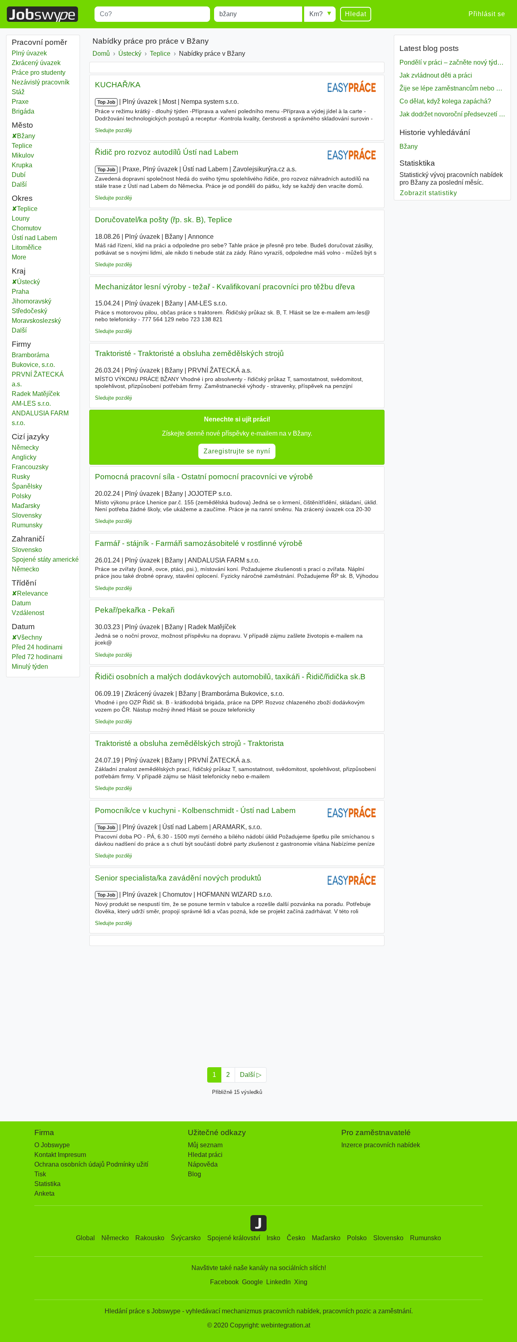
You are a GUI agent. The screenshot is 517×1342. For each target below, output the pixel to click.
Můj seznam (205, 1145)
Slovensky (27, 515)
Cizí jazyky (30, 436)
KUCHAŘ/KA (118, 84)
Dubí (18, 174)
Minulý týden (30, 666)
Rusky (21, 476)
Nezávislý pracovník (40, 82)
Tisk (40, 1174)
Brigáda (23, 111)
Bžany (26, 136)
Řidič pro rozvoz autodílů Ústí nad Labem (166, 152)
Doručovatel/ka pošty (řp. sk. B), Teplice (163, 219)
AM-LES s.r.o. (31, 403)
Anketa (44, 1193)
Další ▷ (250, 1074)
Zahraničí (28, 539)
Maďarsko (326, 1238)
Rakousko (149, 1238)
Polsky (21, 496)
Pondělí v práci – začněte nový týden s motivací (452, 62)
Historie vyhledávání (434, 132)
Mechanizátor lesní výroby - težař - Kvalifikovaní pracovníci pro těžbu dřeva (225, 286)
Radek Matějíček (36, 393)
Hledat (355, 14)
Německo (25, 569)
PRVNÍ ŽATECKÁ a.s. (38, 379)
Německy (25, 447)
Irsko (273, 1238)
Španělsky (27, 486)
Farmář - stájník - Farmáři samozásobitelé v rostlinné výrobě (199, 543)
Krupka (22, 165)
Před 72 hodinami (37, 656)
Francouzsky (30, 466)
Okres (22, 198)
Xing (300, 1282)
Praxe (20, 101)
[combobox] (152, 14)
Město (22, 125)
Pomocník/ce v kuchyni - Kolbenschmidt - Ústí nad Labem (195, 810)
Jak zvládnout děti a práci (435, 75)
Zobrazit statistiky (429, 193)
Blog (194, 1174)
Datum (21, 603)
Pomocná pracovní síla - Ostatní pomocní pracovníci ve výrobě (204, 476)
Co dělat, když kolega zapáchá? (445, 101)
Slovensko (27, 549)
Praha (26, 291)
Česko (296, 1238)
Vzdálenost (28, 612)
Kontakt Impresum (60, 1154)
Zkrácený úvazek (36, 62)
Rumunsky (27, 525)
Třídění (24, 583)
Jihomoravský (37, 301)
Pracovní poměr (39, 42)
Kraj (18, 271)
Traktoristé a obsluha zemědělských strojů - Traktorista (189, 743)
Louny (29, 218)
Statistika (47, 1183)
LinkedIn (278, 1282)
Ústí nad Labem (43, 237)
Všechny (29, 637)
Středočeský (35, 311)
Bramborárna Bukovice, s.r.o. (33, 360)
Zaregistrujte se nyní (237, 451)
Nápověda (203, 1164)
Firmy (21, 344)
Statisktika (417, 163)
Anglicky (24, 457)
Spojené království (233, 1238)
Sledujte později (113, 130)
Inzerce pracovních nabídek (380, 1145)
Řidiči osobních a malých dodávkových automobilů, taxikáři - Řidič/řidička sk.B (230, 676)
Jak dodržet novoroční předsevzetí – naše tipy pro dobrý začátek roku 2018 (452, 114)
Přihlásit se (487, 14)
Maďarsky (26, 505)
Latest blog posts (429, 48)
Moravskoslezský (42, 320)
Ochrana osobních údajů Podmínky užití (91, 1164)
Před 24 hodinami (37, 647)
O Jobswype (52, 1145)
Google (252, 1282)
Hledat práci (205, 1154)
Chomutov (35, 228)
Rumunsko (425, 1238)
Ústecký (34, 281)
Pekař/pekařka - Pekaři (134, 610)
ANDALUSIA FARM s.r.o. (40, 418)
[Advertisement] (237, 1004)
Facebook (224, 1282)
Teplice (22, 145)
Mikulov (23, 155)
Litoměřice (35, 247)
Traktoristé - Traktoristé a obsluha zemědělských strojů (189, 353)
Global (85, 1238)
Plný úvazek (29, 53)
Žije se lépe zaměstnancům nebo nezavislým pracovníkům (452, 88)
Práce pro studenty (38, 72)
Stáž (18, 91)
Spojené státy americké (45, 559)
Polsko (357, 1238)
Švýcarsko (186, 1238)
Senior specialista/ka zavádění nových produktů (178, 878)
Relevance (32, 593)
